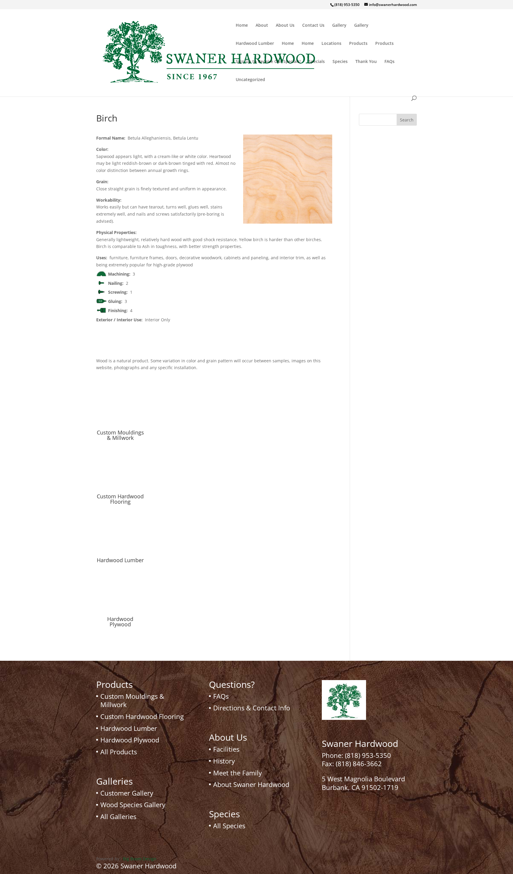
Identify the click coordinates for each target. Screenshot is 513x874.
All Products (118, 751)
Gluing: (116, 301)
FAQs (389, 61)
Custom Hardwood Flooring (120, 499)
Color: (103, 149)
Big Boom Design (139, 859)
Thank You (366, 61)
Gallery (339, 25)
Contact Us (313, 25)
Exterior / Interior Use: (120, 320)
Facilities (226, 749)
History (224, 760)
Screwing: (119, 292)
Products (358, 43)
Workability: (110, 200)
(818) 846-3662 (359, 763)
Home (242, 25)
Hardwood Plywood (120, 621)
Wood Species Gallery (132, 804)
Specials (316, 61)
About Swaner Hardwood (251, 784)
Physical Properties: (117, 232)
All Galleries (118, 816)
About (262, 25)
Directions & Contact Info (251, 707)
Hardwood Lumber (255, 43)
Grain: (103, 181)
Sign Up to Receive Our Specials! (268, 61)
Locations (331, 43)
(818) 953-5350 (368, 755)
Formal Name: (112, 138)
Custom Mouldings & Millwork (120, 435)
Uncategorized (250, 80)
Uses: (103, 257)
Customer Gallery (126, 792)
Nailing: (117, 283)
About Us (285, 25)
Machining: (120, 274)
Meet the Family (237, 772)
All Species (229, 825)
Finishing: (119, 310)
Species (340, 61)
